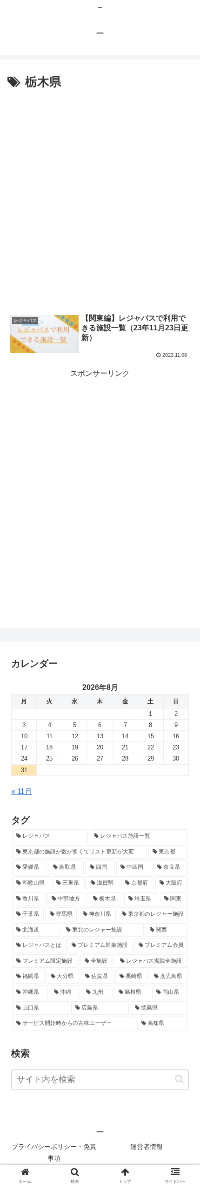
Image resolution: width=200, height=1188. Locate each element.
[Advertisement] (100, 197)
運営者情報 (146, 1146)
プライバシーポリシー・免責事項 (54, 1152)
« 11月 (21, 791)
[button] (179, 1079)
